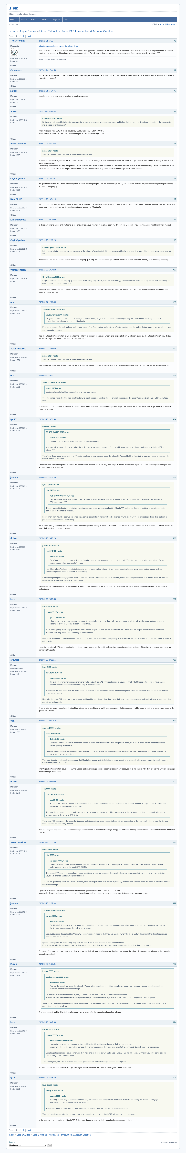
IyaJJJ (13, 419)
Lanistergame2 (18, 219)
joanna (14, 477)
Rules (33, 20)
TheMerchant (17, 40)
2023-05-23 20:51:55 (47, 660)
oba (12, 302)
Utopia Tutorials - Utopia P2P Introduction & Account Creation (76, 31)
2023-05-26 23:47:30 (47, 1022)
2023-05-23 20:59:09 (47, 782)
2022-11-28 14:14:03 (47, 111)
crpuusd (14, 660)
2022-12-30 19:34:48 (47, 270)
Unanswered (171, 24)
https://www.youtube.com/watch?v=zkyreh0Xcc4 (59, 46)
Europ (13, 964)
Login (66, 20)
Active (162, 24)
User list (23, 20)
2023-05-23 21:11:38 (47, 903)
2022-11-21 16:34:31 (47, 91)
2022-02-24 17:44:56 (47, 70)
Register (56, 20)
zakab (13, 91)
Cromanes (16, 70)
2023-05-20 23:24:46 (47, 478)
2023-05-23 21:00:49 (47, 842)
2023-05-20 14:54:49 (47, 349)
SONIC (14, 111)
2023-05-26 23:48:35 (47, 1078)
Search (45, 20)
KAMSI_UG (16, 199)
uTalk (13, 8)
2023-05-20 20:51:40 (47, 419)
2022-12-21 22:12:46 (47, 144)
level (12, 599)
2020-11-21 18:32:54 (47, 41)
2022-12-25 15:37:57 (47, 179)
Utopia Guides (27, 31)
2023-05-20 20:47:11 (47, 376)
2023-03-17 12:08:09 (47, 302)
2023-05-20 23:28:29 (47, 538)
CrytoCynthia (17, 178)
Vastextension (18, 143)
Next (29, 36)
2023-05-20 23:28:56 (47, 599)
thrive (13, 538)
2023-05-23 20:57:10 (47, 721)
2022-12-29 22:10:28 (47, 240)
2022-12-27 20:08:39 (47, 220)
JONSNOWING (18, 348)
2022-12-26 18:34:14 (47, 199)
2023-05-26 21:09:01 (47, 964)
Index (12, 20)
